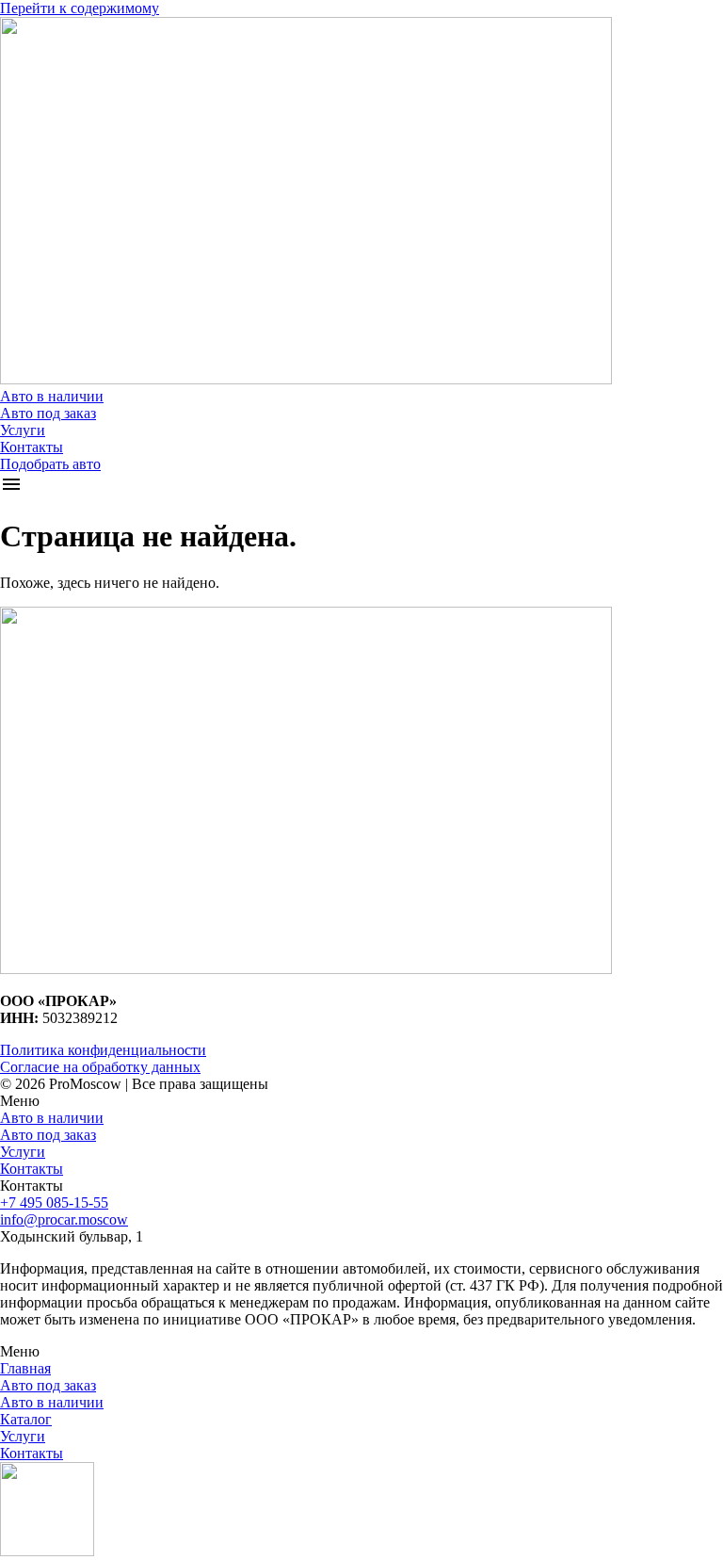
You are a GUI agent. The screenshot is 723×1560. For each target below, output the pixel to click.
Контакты (31, 447)
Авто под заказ (48, 413)
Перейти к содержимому (79, 8)
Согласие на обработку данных (100, 1067)
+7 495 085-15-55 (54, 1202)
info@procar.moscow (64, 1219)
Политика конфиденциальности (103, 1050)
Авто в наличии (52, 396)
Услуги (22, 430)
